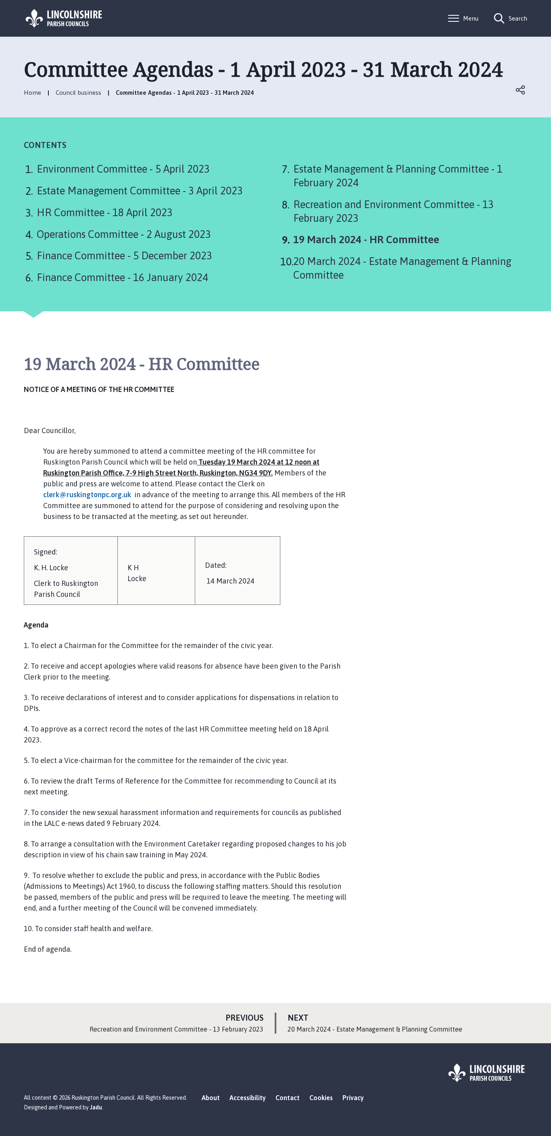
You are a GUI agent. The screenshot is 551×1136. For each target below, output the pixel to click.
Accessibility (248, 1097)
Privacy (353, 1097)
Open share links (520, 90)
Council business (78, 92)
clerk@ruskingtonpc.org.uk (87, 494)
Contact (288, 1097)
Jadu (96, 1107)
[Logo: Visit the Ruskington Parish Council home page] (64, 18)
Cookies (321, 1097)
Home (32, 92)
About (211, 1097)
